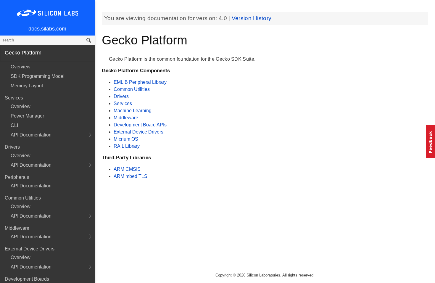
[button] (430, 141)
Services (123, 103)
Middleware (126, 117)
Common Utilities (132, 89)
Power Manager (27, 115)
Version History (252, 18)
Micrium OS (126, 139)
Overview (20, 66)
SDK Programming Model (38, 76)
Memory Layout (27, 85)
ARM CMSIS (127, 169)
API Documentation (31, 134)
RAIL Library (127, 146)
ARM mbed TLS (130, 176)
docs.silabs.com (47, 29)
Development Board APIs (140, 124)
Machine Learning (133, 110)
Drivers (121, 96)
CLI (14, 125)
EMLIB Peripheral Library (140, 82)
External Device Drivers (138, 131)
